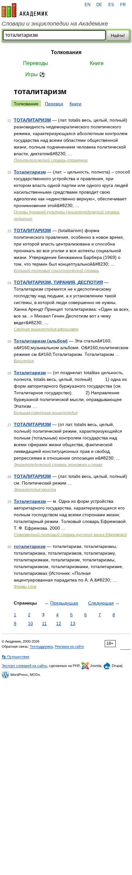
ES (111, 5)
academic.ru (25, 10)
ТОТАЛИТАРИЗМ (32, 120)
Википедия (24, 361)
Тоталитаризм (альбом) (41, 340)
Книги (96, 63)
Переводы (35, 63)
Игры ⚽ (35, 74)
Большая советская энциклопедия (46, 413)
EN (87, 5)
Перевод (54, 103)
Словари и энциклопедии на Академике (55, 23)
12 (58, 623)
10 (30, 623)
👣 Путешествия (15, 657)
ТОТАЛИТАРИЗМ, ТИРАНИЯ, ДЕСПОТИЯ (58, 282)
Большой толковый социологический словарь (56, 271)
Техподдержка (41, 646)
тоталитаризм (29, 546)
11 (44, 623)
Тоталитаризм (30, 171)
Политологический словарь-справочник (51, 160)
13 (72, 623)
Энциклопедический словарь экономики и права (58, 464)
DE (99, 5)
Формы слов (25, 586)
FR (123, 5)
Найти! (118, 35)
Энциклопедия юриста (35, 489)
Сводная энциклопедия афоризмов (46, 329)
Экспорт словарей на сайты (24, 666)
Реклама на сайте (69, 646)
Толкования (66, 52)
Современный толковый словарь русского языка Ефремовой (70, 535)
